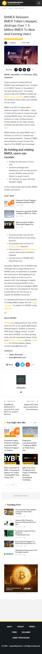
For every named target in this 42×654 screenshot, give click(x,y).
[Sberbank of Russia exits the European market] (9, 552)
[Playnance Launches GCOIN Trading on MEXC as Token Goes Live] (9, 214)
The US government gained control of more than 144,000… (25, 512)
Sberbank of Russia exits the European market (26, 551)
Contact (20, 627)
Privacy (32, 627)
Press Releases (9, 39)
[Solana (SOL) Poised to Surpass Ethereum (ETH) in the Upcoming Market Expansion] (9, 522)
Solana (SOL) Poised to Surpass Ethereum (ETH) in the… (25, 522)
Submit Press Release (21, 638)
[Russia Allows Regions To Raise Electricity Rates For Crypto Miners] (9, 544)
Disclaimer (26, 632)
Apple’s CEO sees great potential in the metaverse (31, 407)
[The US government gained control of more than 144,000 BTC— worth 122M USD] (9, 512)
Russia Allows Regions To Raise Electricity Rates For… (26, 542)
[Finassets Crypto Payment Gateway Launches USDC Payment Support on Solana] (9, 203)
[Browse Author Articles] (21, 379)
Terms (14, 632)
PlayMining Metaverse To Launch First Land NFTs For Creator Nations (11, 409)
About (9, 627)
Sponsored (19, 39)
